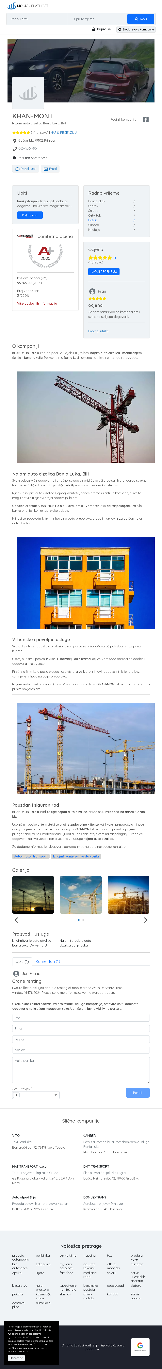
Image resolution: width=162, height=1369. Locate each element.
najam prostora (42, 1287)
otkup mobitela (113, 1266)
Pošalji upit (28, 169)
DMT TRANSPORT (96, 1166)
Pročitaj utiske (98, 331)
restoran (137, 1264)
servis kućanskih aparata (138, 1277)
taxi (109, 1255)
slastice (65, 1294)
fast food (66, 1273)
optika (17, 1273)
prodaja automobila (20, 1257)
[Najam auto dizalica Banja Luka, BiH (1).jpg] (33, 895)
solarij (111, 1273)
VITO (16, 1136)
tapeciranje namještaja (68, 1287)
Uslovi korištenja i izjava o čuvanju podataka (99, 1347)
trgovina (89, 1255)
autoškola (43, 1303)
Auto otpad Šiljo (24, 1197)
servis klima (68, 1255)
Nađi (143, 19)
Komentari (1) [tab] (48, 961)
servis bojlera (136, 1296)
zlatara (136, 1286)
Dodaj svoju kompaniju (138, 29)
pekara (17, 1294)
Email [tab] (52, 169)
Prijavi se (103, 29)
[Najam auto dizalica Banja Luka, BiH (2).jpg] (128, 895)
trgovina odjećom (66, 1266)
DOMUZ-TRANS (94, 1197)
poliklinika (43, 1255)
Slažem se (16, 1358)
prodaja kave (137, 1257)
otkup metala (88, 1296)
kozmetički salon (43, 1296)
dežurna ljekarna (89, 1266)
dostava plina (18, 1305)
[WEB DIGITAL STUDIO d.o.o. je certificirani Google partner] (140, 1347)
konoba (112, 1294)
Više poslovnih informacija (37, 303)
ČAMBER (89, 1136)
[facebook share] (146, 119)
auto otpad (115, 1286)
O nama (67, 1345)
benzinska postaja (90, 1287)
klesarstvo (19, 1286)
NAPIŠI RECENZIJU (64, 133)
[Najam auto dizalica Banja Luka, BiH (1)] (81, 895)
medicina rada (90, 1275)
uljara (40, 1273)
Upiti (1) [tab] (22, 961)
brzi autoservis (20, 1266)
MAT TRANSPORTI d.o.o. (29, 1166)
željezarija (43, 1264)
